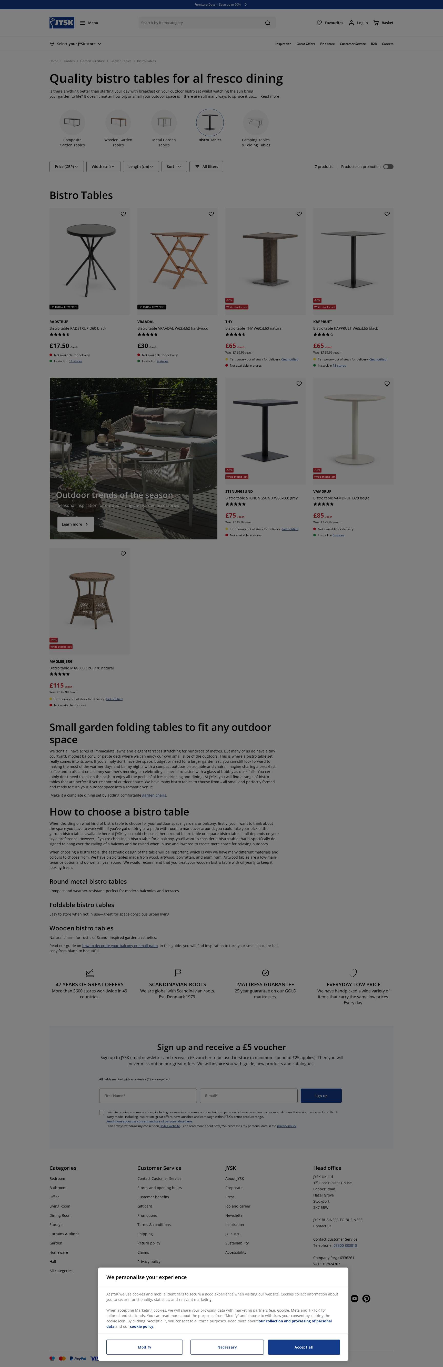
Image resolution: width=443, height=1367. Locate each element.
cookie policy (141, 1326)
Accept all (304, 1347)
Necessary (227, 1347)
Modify (144, 1347)
